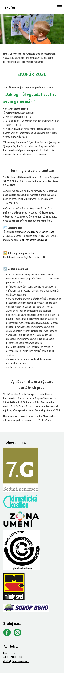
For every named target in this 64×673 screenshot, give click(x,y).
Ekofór (9, 8)
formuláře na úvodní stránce (39, 232)
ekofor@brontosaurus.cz (34, 240)
